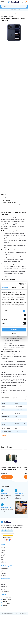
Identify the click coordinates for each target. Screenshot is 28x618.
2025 (16, 416)
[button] (25, 2)
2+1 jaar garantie (7, 200)
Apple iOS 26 (18, 420)
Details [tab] (14, 287)
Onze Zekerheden (5, 591)
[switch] (24, 315)
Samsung (3, 547)
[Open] (2, 2)
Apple (5, 16)
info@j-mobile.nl (19, 493)
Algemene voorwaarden (7, 613)
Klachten (3, 589)
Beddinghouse (4, 554)
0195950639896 (18, 410)
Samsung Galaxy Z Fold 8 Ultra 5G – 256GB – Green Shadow (11, 468)
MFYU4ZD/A (18, 413)
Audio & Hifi (3, 575)
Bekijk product (7, 477)
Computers (3, 573)
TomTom (3, 555)
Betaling (3, 584)
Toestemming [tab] (5, 287)
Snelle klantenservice (15, 9)
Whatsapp (4, 493)
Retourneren (4, 586)
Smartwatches (4, 571)
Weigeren (14, 333)
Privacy (16, 613)
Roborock (3, 562)
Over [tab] (23, 287)
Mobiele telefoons (9, 13)
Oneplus (3, 550)
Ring (2, 559)
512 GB (16, 431)
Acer (2, 557)
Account (23, 2)
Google (2, 552)
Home (2, 13)
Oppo (2, 561)
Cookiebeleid (23, 613)
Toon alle (3, 435)
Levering (3, 582)
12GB (16, 428)
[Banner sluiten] (25, 283)
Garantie (3, 581)
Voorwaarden (4, 588)
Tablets (2, 570)
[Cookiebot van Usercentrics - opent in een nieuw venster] (18, 284)
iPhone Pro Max (18, 406)
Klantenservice (5, 578)
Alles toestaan (14, 329)
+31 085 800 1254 (6, 507)
